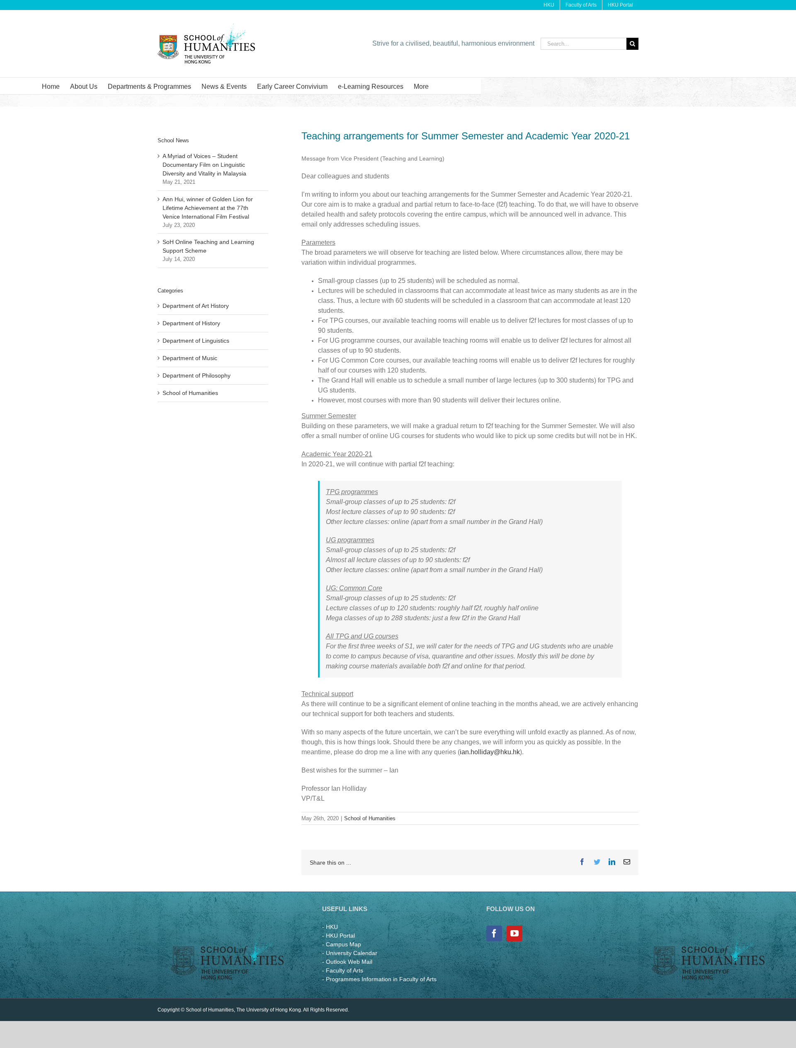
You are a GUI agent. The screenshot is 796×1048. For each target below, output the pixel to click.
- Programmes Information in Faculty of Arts (379, 979)
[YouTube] (514, 933)
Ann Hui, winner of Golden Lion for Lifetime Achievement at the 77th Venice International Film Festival (208, 208)
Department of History (191, 323)
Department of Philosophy (197, 375)
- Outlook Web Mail (347, 961)
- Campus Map (341, 944)
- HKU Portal (338, 935)
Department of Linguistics (196, 340)
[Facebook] (494, 933)
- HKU (330, 927)
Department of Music (190, 358)
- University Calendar (349, 953)
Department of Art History (196, 305)
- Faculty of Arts (342, 970)
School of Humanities (370, 818)
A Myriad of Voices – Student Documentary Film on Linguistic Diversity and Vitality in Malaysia (204, 165)
